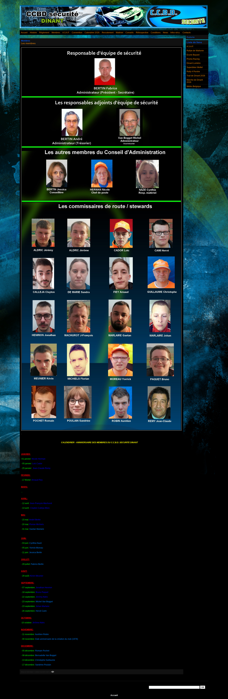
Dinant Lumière (194, 63)
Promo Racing (193, 59)
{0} (50, 671)
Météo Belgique (194, 86)
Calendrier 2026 (92, 32)
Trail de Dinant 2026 (196, 76)
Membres (56, 32)
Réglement (44, 32)
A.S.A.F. (65, 32)
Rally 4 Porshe (193, 71)
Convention (77, 32)
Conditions (156, 32)
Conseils (130, 32)
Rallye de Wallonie (195, 50)
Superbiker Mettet (195, 67)
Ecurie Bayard (193, 55)
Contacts (187, 32)
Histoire (33, 32)
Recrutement (107, 32)
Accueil (24, 32)
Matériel (119, 32)
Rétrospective (142, 32)
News (165, 32)
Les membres (28, 43)
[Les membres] (101, 48)
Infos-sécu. (175, 32)
